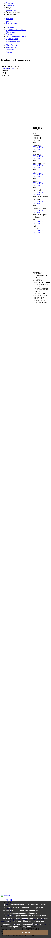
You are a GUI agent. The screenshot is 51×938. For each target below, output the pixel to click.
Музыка (9, 19)
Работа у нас (11, 10)
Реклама (9, 34)
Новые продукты (13, 41)
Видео (8, 21)
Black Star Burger (13, 47)
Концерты (10, 5)
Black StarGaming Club (11, 51)
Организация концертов (16, 30)
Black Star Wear (12, 45)
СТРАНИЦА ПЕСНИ (38, 148)
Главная (9, 3)
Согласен (25, 932)
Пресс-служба (12, 39)
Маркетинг (10, 32)
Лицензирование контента (17, 36)
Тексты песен (11, 23)
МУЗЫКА (10, 900)
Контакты (10, 27)
